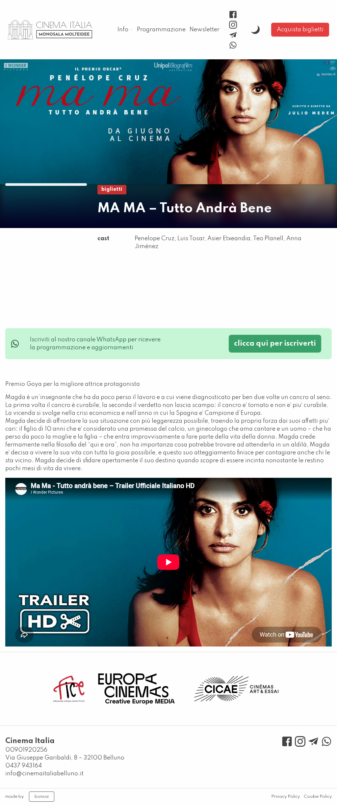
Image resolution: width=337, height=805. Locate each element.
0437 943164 (23, 766)
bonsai (42, 796)
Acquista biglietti (300, 30)
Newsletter (205, 30)
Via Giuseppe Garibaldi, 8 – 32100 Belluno (64, 758)
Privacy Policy (285, 796)
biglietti (111, 189)
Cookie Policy (318, 796)
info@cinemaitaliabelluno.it (44, 774)
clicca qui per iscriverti (275, 343)
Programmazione (161, 30)
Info (122, 30)
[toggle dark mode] (255, 29)
